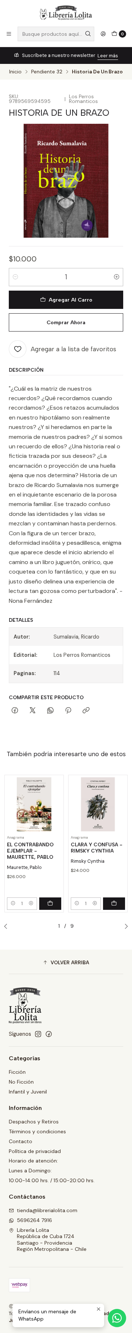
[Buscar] (88, 34)
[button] (66, 962)
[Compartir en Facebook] (15, 710)
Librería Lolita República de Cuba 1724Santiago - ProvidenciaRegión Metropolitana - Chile (52, 1240)
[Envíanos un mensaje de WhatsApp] (117, 1318)
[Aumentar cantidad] (116, 277)
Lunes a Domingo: (30, 1170)
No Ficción (21, 1082)
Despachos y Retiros (34, 1121)
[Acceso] (103, 34)
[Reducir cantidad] (15, 277)
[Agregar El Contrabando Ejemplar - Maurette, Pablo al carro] (50, 903)
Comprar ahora (66, 322)
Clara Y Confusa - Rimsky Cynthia (96, 848)
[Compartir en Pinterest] (68, 710)
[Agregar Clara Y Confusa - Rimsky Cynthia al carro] (114, 903)
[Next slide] (124, 926)
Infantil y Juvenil (28, 1091)
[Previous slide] (7, 926)
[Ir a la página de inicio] (66, 12)
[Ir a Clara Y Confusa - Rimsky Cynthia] (98, 804)
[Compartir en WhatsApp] (50, 710)
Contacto (20, 1141)
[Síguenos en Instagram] (38, 1034)
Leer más (108, 56)
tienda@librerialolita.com (47, 1210)
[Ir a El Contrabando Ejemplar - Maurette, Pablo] (34, 804)
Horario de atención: (33, 1160)
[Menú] (8, 34)
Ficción (17, 1072)
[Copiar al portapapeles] (86, 710)
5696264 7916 (34, 1220)
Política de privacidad (35, 1151)
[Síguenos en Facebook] (48, 1034)
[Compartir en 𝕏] (32, 710)
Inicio (15, 71)
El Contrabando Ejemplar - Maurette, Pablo (30, 851)
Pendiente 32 (46, 71)
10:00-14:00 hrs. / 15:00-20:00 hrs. (52, 1180)
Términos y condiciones (37, 1131)
